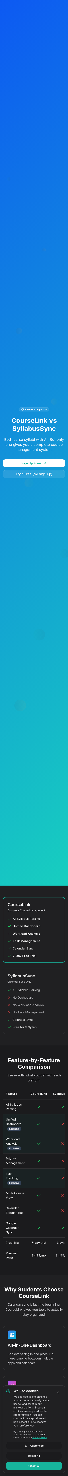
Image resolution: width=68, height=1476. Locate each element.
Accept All (34, 1465)
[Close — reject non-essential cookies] (58, 1392)
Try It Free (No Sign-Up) (34, 474)
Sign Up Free (31, 463)
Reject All (34, 1455)
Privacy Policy (39, 1437)
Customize (37, 1445)
